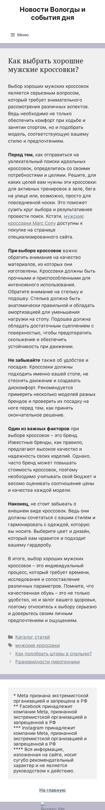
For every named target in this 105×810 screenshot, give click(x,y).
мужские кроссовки (37, 645)
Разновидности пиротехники (47, 661)
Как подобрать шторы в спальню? (53, 653)
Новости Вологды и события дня (52, 13)
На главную (52, 790)
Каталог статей (32, 637)
